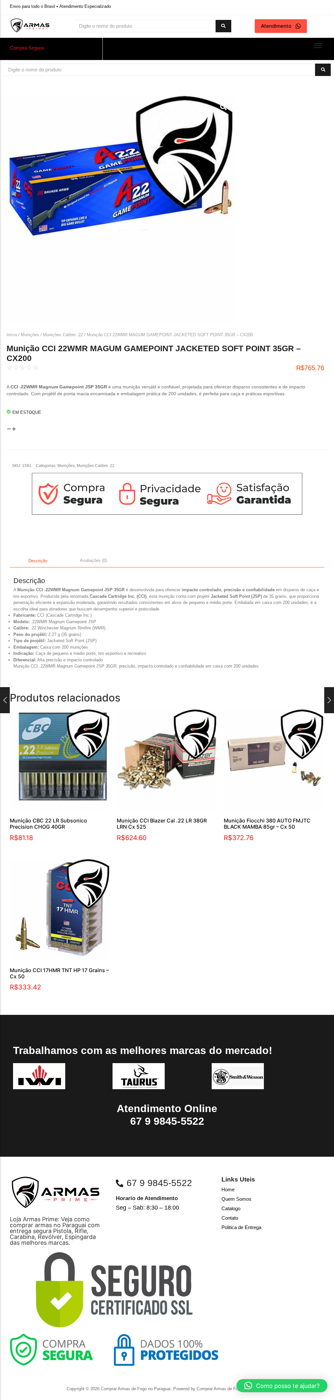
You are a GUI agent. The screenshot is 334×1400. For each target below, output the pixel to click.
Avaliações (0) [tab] (93, 560)
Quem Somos (236, 1199)
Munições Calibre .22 (63, 334)
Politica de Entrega (241, 1227)
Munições (30, 334)
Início (12, 334)
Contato (229, 1218)
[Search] (223, 26)
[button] (281, 1385)
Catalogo (230, 1208)
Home (228, 1189)
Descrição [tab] (37, 560)
